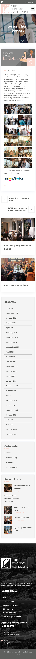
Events (9, 186)
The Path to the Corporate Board (19, 199)
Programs (10, 462)
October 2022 (11, 391)
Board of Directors (10, 613)
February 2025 (11, 333)
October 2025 (11, 318)
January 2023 (11, 381)
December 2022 (12, 386)
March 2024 (10, 357)
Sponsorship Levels (10, 605)
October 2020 (11, 430)
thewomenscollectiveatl (17, 652)
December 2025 (12, 313)
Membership (8, 609)
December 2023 (12, 367)
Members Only (11, 458)
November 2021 (12, 410)
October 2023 (11, 371)
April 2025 (10, 328)
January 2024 (11, 362)
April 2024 (10, 352)
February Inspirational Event (22, 508)
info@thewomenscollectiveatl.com (17, 643)
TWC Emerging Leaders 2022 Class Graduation (17, 209)
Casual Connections (16, 285)
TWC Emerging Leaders (12, 617)
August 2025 (11, 323)
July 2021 (9, 420)
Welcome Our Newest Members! (22, 487)
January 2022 (11, 405)
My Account (29, 2)
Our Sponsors (8, 601)
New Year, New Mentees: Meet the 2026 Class (11, 498)
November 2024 (12, 337)
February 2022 (11, 400)
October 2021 (11, 415)
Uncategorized (11, 467)
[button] (33, 9)
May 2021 (9, 425)
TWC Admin (11, 70)
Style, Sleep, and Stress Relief (23, 529)
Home (5, 597)
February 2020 (11, 434)
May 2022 (9, 396)
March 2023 (10, 376)
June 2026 (10, 308)
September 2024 (12, 347)
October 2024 (11, 342)
